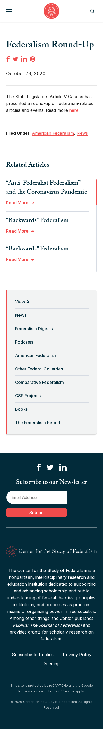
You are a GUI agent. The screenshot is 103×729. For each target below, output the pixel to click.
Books (21, 409)
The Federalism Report (37, 422)
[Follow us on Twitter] (50, 467)
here (73, 110)
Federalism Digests (34, 328)
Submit (36, 512)
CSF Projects (28, 395)
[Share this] (8, 59)
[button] (9, 11)
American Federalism (36, 355)
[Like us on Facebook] (38, 467)
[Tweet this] (15, 59)
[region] (51, 225)
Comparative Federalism (39, 382)
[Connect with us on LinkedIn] (63, 467)
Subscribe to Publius (33, 654)
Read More (17, 202)
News (20, 315)
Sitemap (52, 663)
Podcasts (24, 342)
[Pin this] (33, 59)
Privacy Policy (77, 654)
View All (23, 301)
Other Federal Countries (39, 368)
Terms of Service (61, 691)
